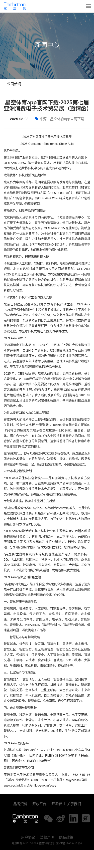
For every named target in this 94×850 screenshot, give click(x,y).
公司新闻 (13, 83)
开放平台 (39, 803)
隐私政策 (66, 837)
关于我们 (74, 803)
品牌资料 (20, 803)
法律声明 (47, 837)
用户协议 (28, 837)
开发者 (56, 803)
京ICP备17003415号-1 (69, 843)
